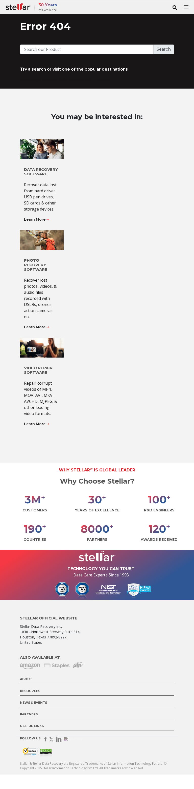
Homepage (31, 79)
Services (50, 79)
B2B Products (71, 79)
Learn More (35, 219)
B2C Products (98, 79)
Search (164, 49)
